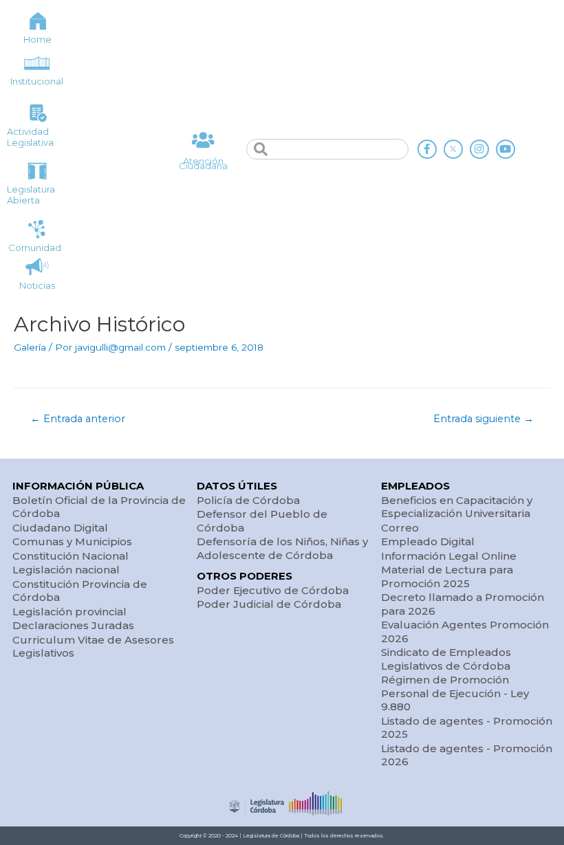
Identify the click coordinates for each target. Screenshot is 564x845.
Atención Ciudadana (203, 163)
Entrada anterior (77, 419)
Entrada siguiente (483, 419)
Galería (30, 347)
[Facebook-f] (427, 149)
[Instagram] (479, 149)
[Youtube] (505, 149)
